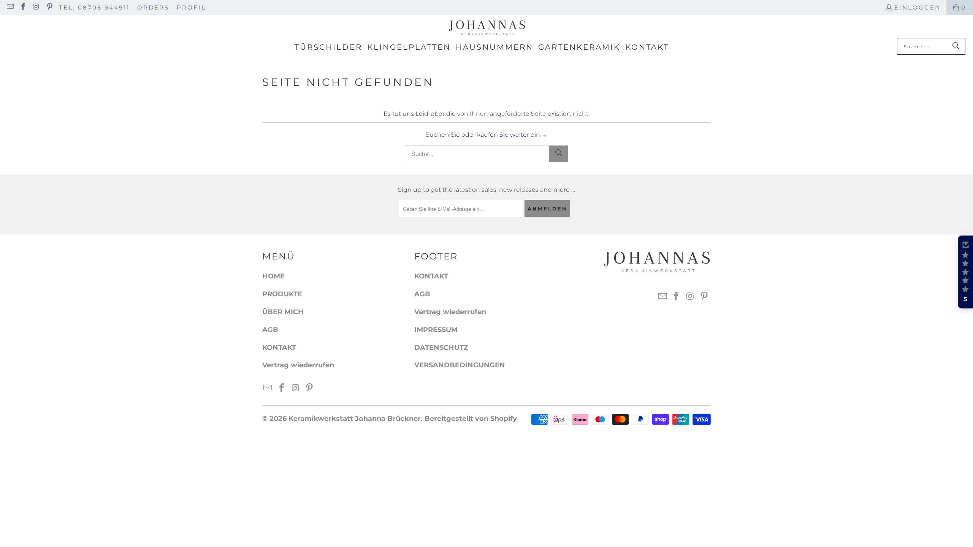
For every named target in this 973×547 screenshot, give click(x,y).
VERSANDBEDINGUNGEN (459, 365)
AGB (270, 330)
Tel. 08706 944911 (94, 7)
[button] (965, 272)
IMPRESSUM (436, 330)
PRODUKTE (282, 294)
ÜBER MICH (283, 312)
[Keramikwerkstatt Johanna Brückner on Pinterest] (49, 7)
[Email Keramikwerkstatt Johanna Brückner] (10, 7)
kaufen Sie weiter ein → (512, 134)
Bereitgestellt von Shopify (471, 418)
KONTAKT (279, 347)
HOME (273, 276)
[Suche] (955, 46)
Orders (153, 7)
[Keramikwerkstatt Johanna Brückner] (487, 28)
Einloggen (917, 7)
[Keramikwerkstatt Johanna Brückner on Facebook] (23, 7)
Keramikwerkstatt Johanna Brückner (354, 418)
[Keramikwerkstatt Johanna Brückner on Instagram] (36, 7)
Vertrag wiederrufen (298, 365)
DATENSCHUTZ (441, 347)
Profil (191, 7)
